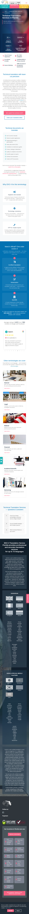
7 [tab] (17, 350)
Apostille (14, 300)
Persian (19, 718)
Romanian (14, 649)
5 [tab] (13, 350)
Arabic (9, 704)
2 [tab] (7, 350)
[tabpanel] (14, 339)
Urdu (14, 738)
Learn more (8, 908)
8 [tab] (19, 350)
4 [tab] (11, 350)
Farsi (9, 714)
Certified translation (14, 265)
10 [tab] (24, 350)
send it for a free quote (14, 167)
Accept (10, 910)
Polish (14, 646)
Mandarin (19, 708)
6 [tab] (15, 350)
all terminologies (14, 366)
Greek (19, 625)
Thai (14, 737)
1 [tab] (5, 350)
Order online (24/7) (14, 5)
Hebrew (9, 719)
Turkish (14, 660)
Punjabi (19, 719)
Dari (9, 713)
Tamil (14, 734)
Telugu (14, 735)
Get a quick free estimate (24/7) (14, 113)
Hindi (9, 721)
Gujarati (9, 716)
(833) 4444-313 (8, 313)
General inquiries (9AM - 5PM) (24, 6)
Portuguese (14, 647)
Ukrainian (14, 661)
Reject (18, 910)
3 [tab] (9, 350)
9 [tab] (22, 350)
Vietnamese (14, 740)
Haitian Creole (9, 718)
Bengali (9, 710)
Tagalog (14, 732)
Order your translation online (14, 117)
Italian (19, 629)
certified (21, 100)
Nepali (19, 711)
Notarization (14, 282)
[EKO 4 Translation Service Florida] (4, 2)
